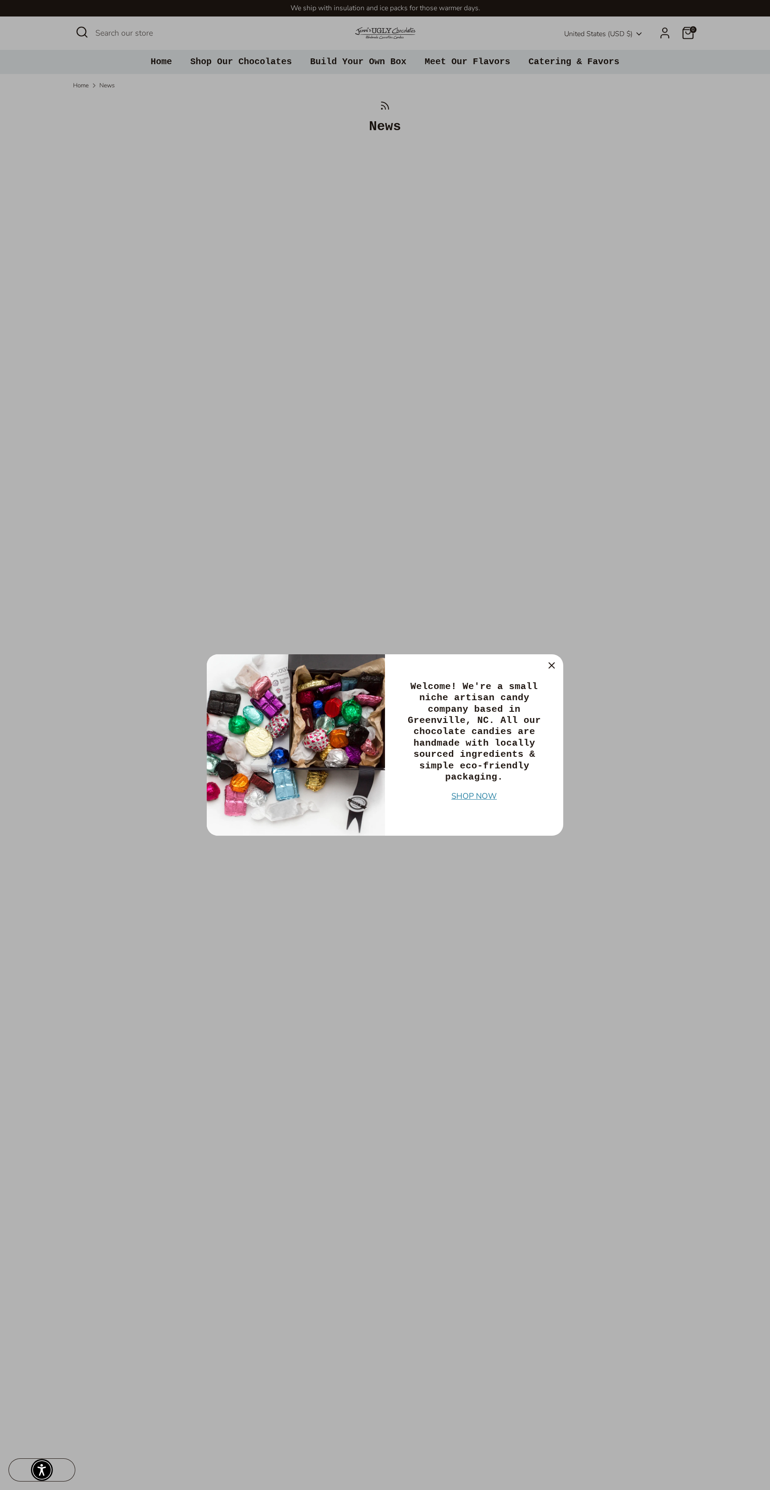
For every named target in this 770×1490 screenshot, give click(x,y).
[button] (42, 1470)
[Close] (551, 666)
